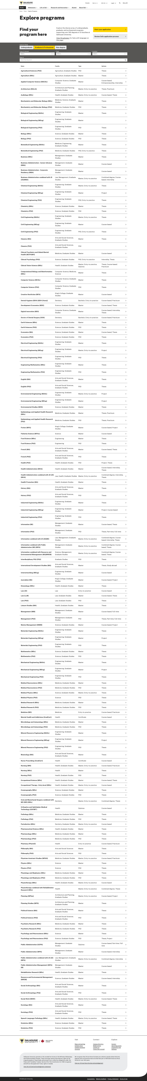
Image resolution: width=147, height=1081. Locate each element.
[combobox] (20, 54)
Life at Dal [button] (43, 7)
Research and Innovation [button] (59, 7)
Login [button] (112, 3)
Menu (124, 3)
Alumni (74, 7)
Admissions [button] (32, 7)
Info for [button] (103, 3)
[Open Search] (119, 3)
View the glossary (62, 38)
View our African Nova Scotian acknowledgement (89, 1063)
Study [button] (22, 7)
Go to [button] (94, 3)
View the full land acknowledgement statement (37, 1066)
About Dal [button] (82, 7)
